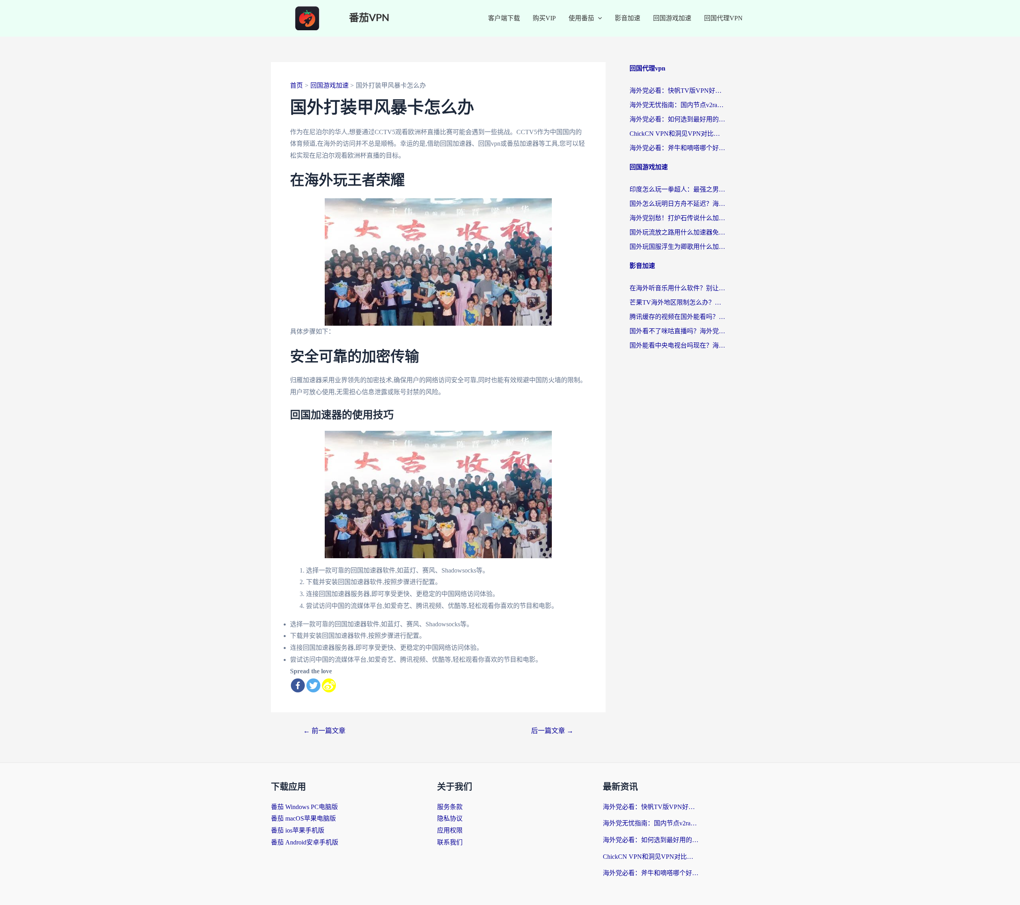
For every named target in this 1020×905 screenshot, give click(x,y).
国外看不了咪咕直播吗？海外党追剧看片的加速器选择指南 (677, 331)
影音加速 (627, 18)
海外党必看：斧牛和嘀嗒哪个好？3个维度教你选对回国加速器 (677, 148)
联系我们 (450, 842)
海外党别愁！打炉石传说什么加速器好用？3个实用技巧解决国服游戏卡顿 (677, 218)
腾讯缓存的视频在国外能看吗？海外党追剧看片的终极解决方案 (677, 316)
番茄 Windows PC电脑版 (304, 806)
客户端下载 (504, 18)
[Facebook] (298, 685)
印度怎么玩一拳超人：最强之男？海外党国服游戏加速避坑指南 (677, 189)
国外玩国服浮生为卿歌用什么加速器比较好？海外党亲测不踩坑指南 (677, 246)
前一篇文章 (324, 730)
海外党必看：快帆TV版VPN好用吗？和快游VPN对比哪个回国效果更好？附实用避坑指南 (677, 90)
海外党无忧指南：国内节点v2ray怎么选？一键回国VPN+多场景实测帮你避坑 (677, 105)
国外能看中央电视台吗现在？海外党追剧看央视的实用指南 (677, 345)
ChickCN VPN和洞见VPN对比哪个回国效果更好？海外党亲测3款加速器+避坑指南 (677, 133)
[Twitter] (313, 685)
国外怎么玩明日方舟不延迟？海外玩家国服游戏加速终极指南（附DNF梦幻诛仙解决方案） (677, 203)
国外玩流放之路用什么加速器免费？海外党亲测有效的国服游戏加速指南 (677, 232)
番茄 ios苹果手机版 (297, 830)
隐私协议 (450, 818)
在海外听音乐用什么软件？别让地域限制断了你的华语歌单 (677, 288)
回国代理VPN (723, 18)
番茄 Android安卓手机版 (304, 842)
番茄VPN (369, 18)
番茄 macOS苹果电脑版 (303, 818)
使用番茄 (581, 18)
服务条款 (450, 806)
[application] (598, 18)
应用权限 (450, 830)
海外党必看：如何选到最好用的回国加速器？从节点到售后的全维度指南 (677, 119)
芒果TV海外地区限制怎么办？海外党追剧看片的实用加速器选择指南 (677, 302)
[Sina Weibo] (329, 685)
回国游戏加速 (672, 18)
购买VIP (544, 18)
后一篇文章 (552, 730)
